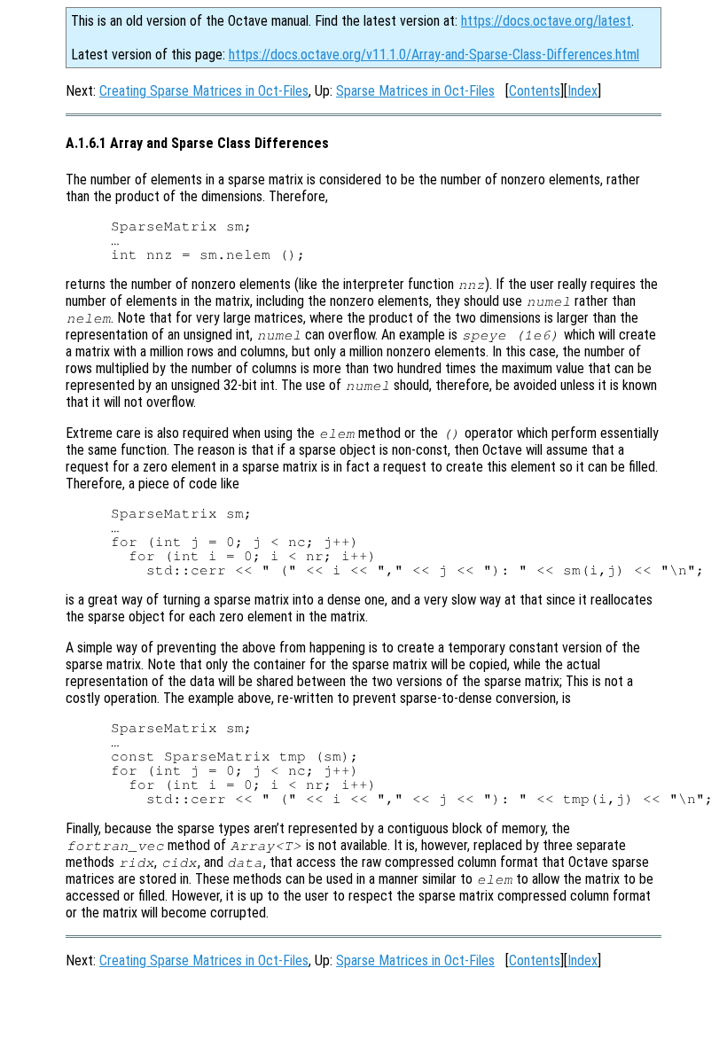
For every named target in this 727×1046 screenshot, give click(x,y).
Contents (534, 90)
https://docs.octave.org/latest (546, 20)
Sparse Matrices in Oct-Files (415, 90)
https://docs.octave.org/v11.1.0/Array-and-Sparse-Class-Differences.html (434, 54)
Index (582, 90)
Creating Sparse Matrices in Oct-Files (204, 90)
